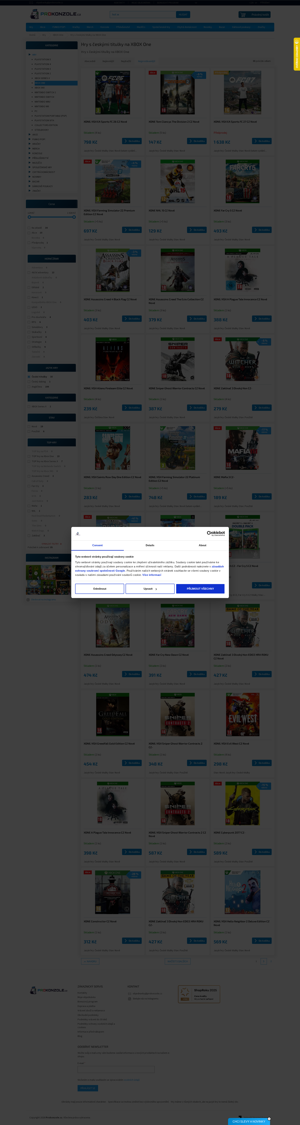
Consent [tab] (97, 545)
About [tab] (202, 545)
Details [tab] (150, 545)
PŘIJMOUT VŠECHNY (200, 588)
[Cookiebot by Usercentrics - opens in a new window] (209, 533)
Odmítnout (99, 588)
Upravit (148, 588)
